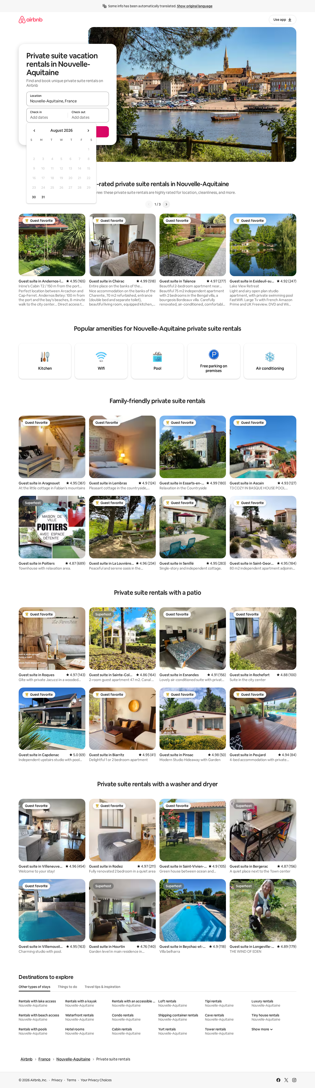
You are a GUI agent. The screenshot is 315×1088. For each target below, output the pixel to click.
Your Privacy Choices (96, 1080)
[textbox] (47, 117)
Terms (71, 1080)
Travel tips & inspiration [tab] (102, 987)
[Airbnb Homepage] (30, 19)
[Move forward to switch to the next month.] (88, 130)
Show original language (194, 6)
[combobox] (67, 101)
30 (34, 197)
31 (43, 197)
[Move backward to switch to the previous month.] (34, 130)
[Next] (166, 204)
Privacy (57, 1080)
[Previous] (149, 204)
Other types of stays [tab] (34, 987)
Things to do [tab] (67, 987)
